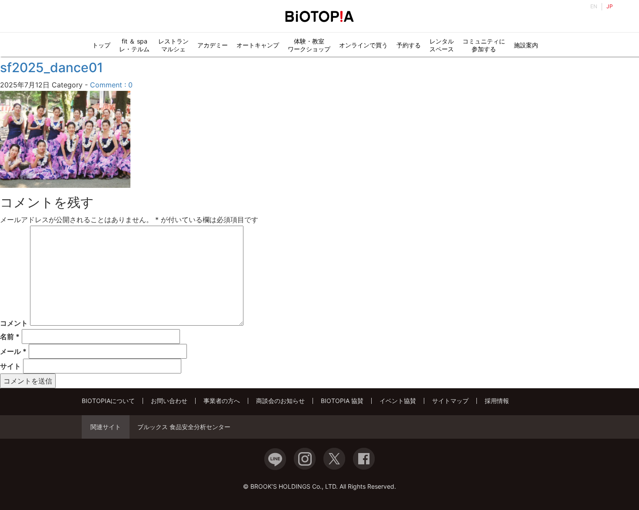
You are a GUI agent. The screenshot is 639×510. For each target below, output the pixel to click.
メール (13, 351)
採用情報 (497, 400)
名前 (10, 336)
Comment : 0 (111, 84)
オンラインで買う (363, 45)
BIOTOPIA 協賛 (342, 400)
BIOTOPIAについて (108, 400)
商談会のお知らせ (280, 400)
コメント (14, 323)
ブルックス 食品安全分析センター (183, 427)
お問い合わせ (169, 400)
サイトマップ (450, 400)
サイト (10, 366)
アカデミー (212, 45)
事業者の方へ (221, 400)
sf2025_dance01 (51, 67)
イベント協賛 (397, 400)
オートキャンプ (257, 45)
